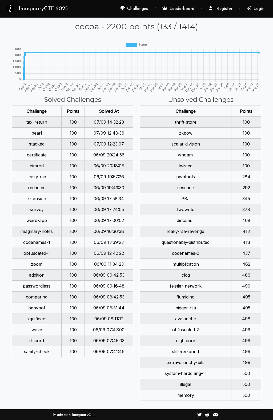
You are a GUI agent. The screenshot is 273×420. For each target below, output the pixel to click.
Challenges (137, 9)
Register (223, 9)
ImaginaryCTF (84, 415)
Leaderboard (181, 9)
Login (258, 9)
